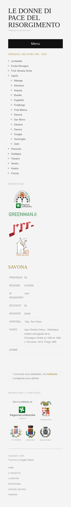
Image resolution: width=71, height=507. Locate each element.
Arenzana (19, 85)
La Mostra (13, 478)
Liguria (14, 75)
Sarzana (18, 124)
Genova (18, 114)
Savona (18, 129)
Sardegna (16, 153)
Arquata (18, 90)
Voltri (16, 144)
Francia (15, 173)
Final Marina (20, 109)
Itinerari (12, 494)
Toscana (15, 158)
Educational (14, 484)
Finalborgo (19, 105)
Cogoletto (19, 100)
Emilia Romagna (19, 66)
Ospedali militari (17, 489)
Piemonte (16, 148)
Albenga (18, 80)
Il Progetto (14, 473)
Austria (14, 168)
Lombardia (16, 61)
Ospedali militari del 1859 (27, 54)
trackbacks (52, 374)
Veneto (14, 163)
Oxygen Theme (26, 459)
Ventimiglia (19, 139)
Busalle (18, 95)
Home (11, 467)
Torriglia (18, 134)
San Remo (19, 119)
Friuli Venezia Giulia (21, 70)
